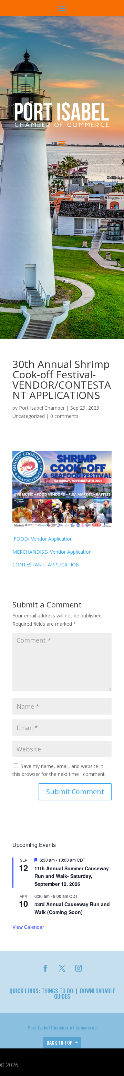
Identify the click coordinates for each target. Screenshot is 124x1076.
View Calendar (28, 926)
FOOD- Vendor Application (42, 538)
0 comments (64, 416)
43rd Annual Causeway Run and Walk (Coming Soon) (72, 908)
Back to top (59, 1042)
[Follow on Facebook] (45, 968)
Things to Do (57, 991)
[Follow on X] (62, 968)
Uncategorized (28, 416)
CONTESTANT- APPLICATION (46, 564)
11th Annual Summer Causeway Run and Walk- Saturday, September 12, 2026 (71, 876)
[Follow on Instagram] (78, 968)
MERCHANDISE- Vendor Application (52, 552)
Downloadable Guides (84, 994)
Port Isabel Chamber (42, 407)
